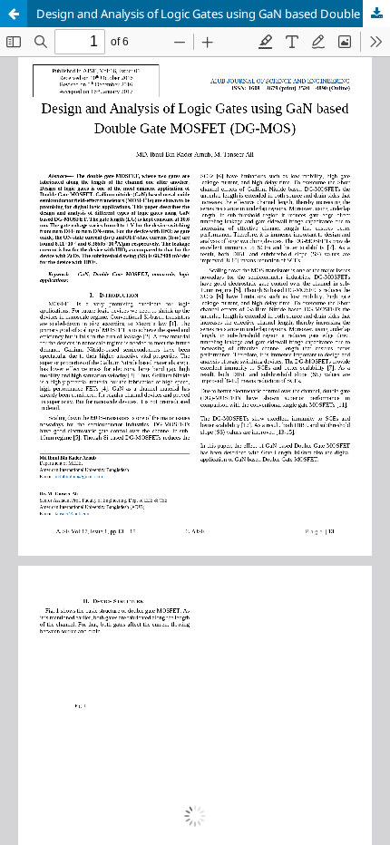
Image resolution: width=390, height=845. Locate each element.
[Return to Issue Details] (13, 13)
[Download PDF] (376, 13)
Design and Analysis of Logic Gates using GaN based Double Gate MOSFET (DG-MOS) (213, 13)
